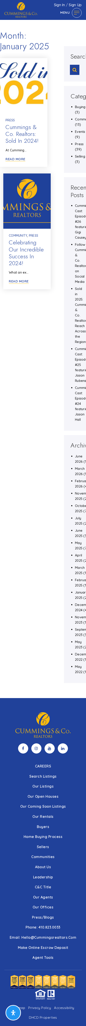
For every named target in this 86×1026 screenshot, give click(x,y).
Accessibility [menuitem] (64, 1008)
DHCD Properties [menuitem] (43, 1017)
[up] (76, 1015)
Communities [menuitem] (43, 857)
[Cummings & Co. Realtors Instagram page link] (36, 748)
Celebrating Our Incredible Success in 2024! (26, 252)
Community (18, 236)
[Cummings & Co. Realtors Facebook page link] (23, 748)
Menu (65, 12)
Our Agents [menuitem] (43, 897)
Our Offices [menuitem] (43, 907)
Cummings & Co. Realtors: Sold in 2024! (22, 134)
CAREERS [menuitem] (43, 766)
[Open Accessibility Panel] (13, 1012)
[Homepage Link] (20, 9)
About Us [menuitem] (43, 867)
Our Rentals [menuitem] (43, 816)
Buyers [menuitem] (43, 826)
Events (80, 131)
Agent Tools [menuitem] (43, 957)
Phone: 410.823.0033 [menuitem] (43, 927)
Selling (80, 156)
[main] (43, 349)
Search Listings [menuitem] (43, 776)
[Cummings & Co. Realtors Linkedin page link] (63, 748)
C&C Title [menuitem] (43, 887)
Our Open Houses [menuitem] (43, 796)
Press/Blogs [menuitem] (43, 917)
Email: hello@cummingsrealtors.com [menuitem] (43, 937)
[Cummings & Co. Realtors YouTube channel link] (50, 748)
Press (10, 120)
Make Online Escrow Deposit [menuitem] (43, 947)
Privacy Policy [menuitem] (39, 1008)
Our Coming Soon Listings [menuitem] (43, 806)
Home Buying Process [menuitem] (43, 836)
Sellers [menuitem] (43, 847)
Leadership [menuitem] (43, 877)
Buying (80, 107)
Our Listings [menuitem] (43, 786)
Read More (15, 159)
